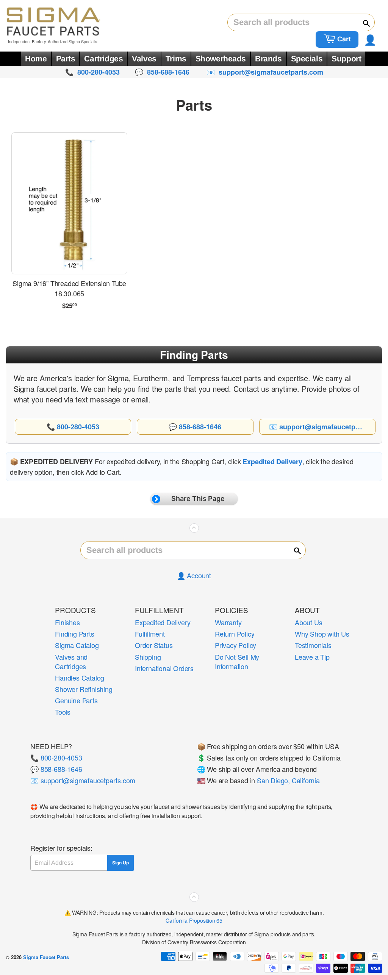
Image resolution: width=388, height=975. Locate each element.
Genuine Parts (76, 700)
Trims (176, 58)
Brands (268, 58)
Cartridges (103, 58)
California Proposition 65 (194, 920)
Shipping (148, 657)
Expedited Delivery (162, 622)
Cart (343, 39)
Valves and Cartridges (71, 661)
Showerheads (221, 58)
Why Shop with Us (322, 634)
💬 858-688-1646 (56, 769)
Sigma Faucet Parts (46, 957)
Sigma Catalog (77, 645)
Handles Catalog (79, 677)
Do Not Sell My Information (237, 661)
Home (36, 58)
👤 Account (194, 575)
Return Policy (234, 634)
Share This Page (198, 498)
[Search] (363, 23)
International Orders (164, 668)
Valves (144, 58)
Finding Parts (74, 634)
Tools (62, 712)
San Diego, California (288, 780)
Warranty (228, 622)
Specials (307, 58)
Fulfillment (150, 634)
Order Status (154, 645)
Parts (65, 58)
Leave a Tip (312, 657)
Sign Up (120, 862)
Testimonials (313, 645)
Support (346, 58)
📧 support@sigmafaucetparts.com (82, 780)
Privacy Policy (235, 645)
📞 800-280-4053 (56, 757)
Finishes (67, 622)
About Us (308, 622)
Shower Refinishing (83, 689)
